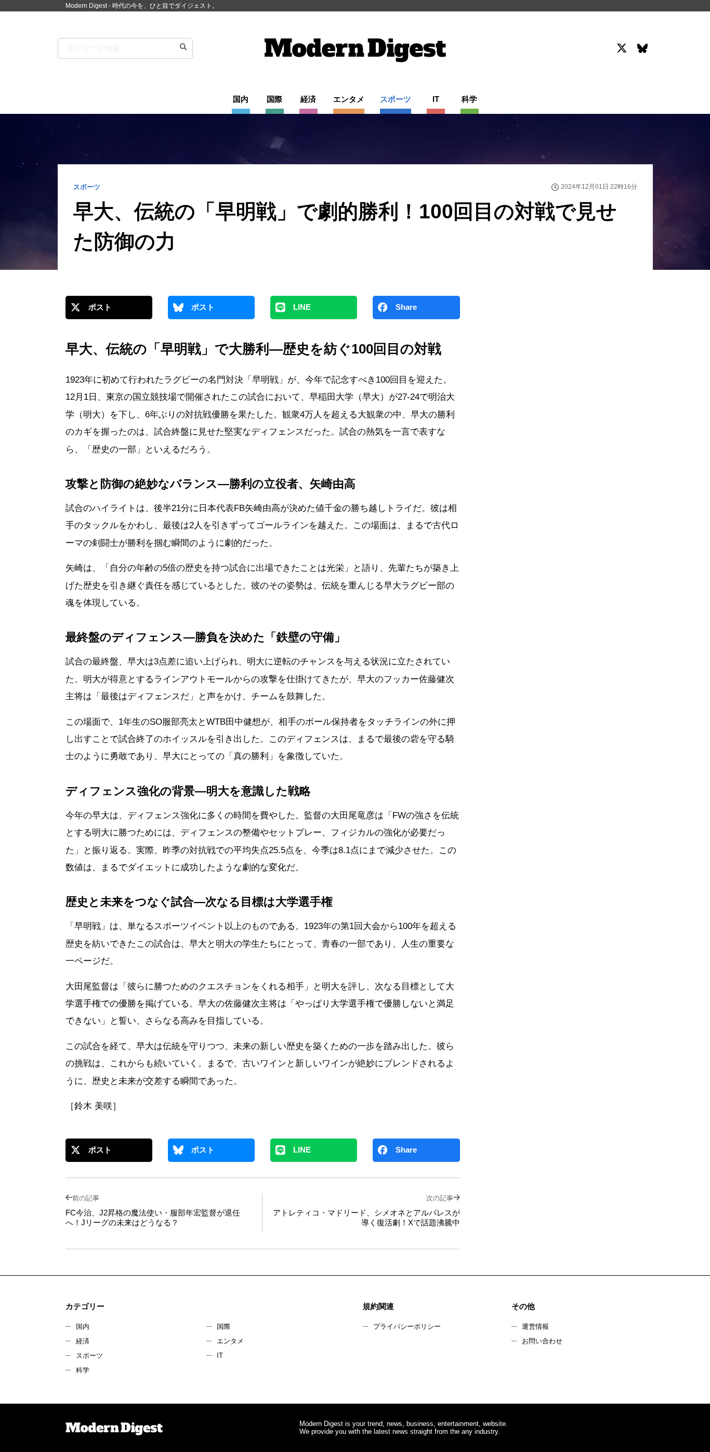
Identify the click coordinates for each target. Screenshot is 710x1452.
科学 (82, 1370)
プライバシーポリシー (407, 1326)
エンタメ (230, 1341)
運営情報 (535, 1326)
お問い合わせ (542, 1341)
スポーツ (89, 1355)
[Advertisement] (559, 387)
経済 (82, 1341)
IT (220, 1355)
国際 (223, 1326)
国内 (82, 1326)
